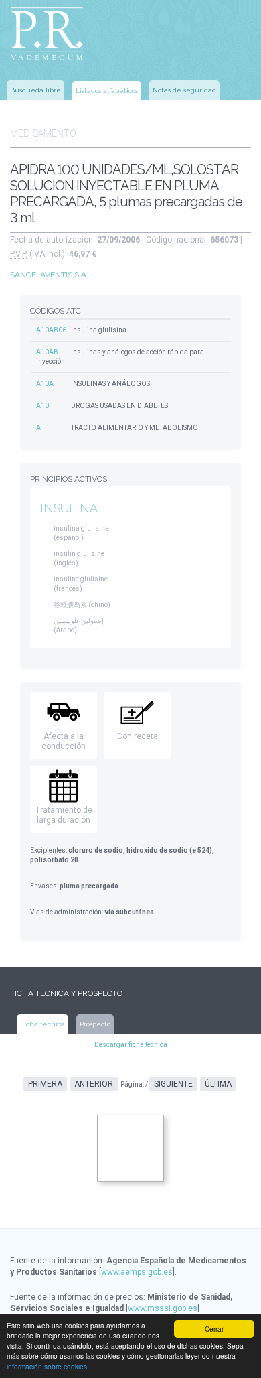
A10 (42, 405)
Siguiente (173, 1084)
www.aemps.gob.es (137, 1272)
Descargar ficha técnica (130, 1044)
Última (218, 1084)
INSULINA (69, 508)
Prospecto (95, 1024)
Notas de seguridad (184, 90)
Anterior (93, 1084)
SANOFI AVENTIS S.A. (49, 274)
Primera (45, 1084)
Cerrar (214, 1329)
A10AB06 (51, 330)
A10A (45, 383)
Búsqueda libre (35, 90)
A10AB (47, 352)
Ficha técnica (42, 1024)
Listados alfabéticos (107, 90)
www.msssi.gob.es (162, 1308)
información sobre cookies (47, 1366)
